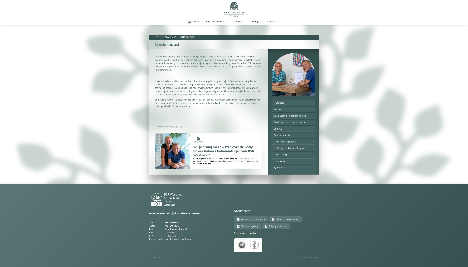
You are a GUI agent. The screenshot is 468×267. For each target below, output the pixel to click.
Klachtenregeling (249, 226)
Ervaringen (171, 37)
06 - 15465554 (172, 222)
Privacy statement (278, 226)
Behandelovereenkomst (287, 219)
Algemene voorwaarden (253, 219)
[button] (215, 22)
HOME (158, 37)
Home (197, 21)
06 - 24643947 (172, 226)
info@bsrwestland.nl (176, 229)
